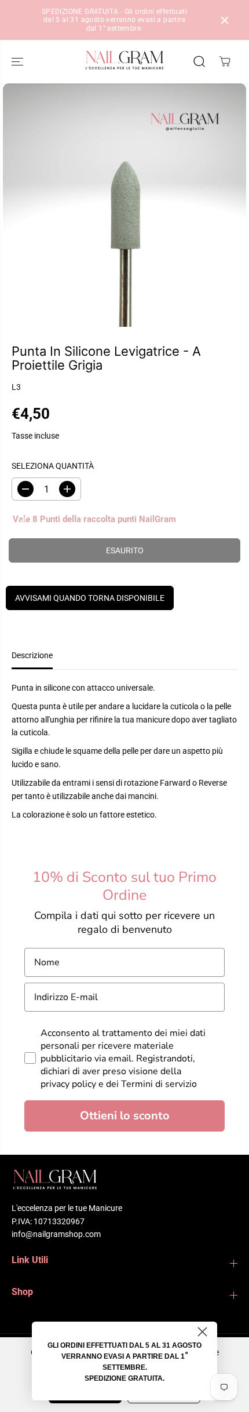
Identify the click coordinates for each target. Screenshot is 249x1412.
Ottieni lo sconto (125, 1115)
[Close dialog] (202, 1332)
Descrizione (32, 655)
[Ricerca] (199, 61)
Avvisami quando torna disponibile (89, 598)
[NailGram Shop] (124, 61)
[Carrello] (224, 61)
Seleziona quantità (53, 465)
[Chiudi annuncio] (224, 20)
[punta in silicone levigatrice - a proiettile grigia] (124, 205)
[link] (124, 1181)
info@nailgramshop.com (56, 1234)
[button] (18, 61)
